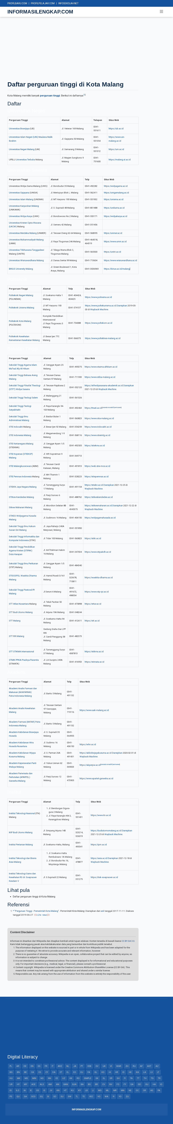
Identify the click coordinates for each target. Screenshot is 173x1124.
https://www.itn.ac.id (101, 815)
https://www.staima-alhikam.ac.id (101, 367)
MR (115, 1090)
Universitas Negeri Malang (21, 149)
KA (137, 1072)
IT (52, 1066)
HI (110, 1072)
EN (32, 1066)
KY (79, 1090)
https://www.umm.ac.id (115, 241)
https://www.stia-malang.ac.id (99, 418)
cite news (41, 915)
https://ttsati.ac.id (93, 408)
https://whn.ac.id (88, 744)
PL (11, 1066)
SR (111, 1078)
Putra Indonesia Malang (20, 696)
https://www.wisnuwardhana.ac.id (120, 260)
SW (69, 1096)
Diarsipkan (122, 305)
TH (145, 1078)
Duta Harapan (15, 554)
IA (25, 1090)
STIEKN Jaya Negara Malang (22, 487)
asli (102, 911)
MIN (34, 1078)
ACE (33, 1084)
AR (17, 1066)
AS (151, 1090)
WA (106, 1096)
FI (125, 1078)
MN (122, 1090)
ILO (17, 1090)
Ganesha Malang (17, 781)
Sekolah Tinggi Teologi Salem (23, 397)
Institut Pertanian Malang (21, 844)
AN (57, 1084)
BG (11, 1072)
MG (100, 1090)
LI (93, 1090)
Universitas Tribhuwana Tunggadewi (26, 250)
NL (67, 1066)
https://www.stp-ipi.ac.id (97, 591)
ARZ (60, 1066)
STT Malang (14, 620)
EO (74, 1072)
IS (44, 1090)
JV (51, 1090)
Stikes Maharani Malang (20, 507)
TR (159, 1078)
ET (61, 1072)
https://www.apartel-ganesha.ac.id (96, 778)
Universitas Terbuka (25, 159)
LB (86, 1090)
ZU (127, 1096)
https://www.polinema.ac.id (98, 297)
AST (149, 1066)
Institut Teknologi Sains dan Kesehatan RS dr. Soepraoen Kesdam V (23, 877)
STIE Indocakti (16, 427)
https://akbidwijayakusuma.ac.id (95, 753)
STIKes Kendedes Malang (21, 497)
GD (139, 1084)
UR (11, 1084)
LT (158, 1072)
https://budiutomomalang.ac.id (106, 830)
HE (130, 1072)
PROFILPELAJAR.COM (43, 3)
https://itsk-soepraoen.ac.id (104, 877)
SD (54, 1096)
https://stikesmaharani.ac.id (98, 505)
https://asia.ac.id (99, 858)
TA (131, 1078)
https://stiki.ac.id (93, 538)
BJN (74, 1084)
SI (48, 1096)
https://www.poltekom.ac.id (98, 323)
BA (82, 1084)
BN (18, 1072)
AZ (157, 1066)
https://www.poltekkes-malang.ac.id (102, 338)
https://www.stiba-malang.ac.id (100, 377)
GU (146, 1084)
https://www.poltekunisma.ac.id (100, 305)
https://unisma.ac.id (113, 199)
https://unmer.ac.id (113, 233)
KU (72, 1090)
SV (97, 1066)
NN (49, 1078)
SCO (33, 1096)
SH (118, 1078)
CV (103, 1084)
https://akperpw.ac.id (90, 765)
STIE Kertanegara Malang (21, 443)
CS (39, 1072)
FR (46, 1066)
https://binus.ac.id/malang (117, 269)
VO (98, 1096)
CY (46, 1072)
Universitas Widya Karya (20, 216)
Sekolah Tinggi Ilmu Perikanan (23, 563)
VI (111, 1066)
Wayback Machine (99, 309)
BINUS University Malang (21, 269)
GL (95, 1072)
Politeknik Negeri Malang (21, 295)
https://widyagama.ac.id (116, 186)
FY (125, 1084)
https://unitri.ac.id (112, 252)
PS (11, 1096)
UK (104, 1066)
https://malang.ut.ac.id (120, 159)
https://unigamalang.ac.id (116, 192)
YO (120, 1096)
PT (82, 1066)
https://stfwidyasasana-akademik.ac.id (104, 385)
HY (18, 1084)
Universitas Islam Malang (21, 199)
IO (161, 1084)
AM (50, 1084)
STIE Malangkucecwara (20, 466)
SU (62, 1096)
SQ (41, 1096)
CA (32, 1072)
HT (65, 1090)
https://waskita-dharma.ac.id (99, 577)
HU (11, 1078)
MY (25, 1084)
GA (131, 1084)
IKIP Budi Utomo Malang (20, 832)
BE (25, 1072)
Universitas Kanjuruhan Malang (24, 206)
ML (107, 1090)
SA (25, 1096)
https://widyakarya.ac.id (115, 216)
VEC (91, 1096)
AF (141, 1066)
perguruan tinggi (50, 95)
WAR (118, 1066)
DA (53, 1072)
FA (89, 1072)
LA (144, 1072)
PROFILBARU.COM (17, 3)
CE (56, 1078)
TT (138, 1078)
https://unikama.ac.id (114, 208)
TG (152, 1078)
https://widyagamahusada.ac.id (100, 517)
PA (159, 1090)
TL (77, 1096)
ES (39, 1066)
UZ (63, 1078)
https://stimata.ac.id (94, 662)
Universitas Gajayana (19, 192)
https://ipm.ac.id (99, 844)
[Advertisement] (86, 48)
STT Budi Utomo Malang (21, 612)
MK (18, 1078)
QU (18, 1096)
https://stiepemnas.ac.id (96, 476)
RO (78, 1078)
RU (134, 1066)
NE (130, 1090)
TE (83, 1096)
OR (144, 1090)
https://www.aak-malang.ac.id (94, 710)
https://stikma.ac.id (94, 651)
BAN (66, 1084)
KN (58, 1090)
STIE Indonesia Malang (20, 435)
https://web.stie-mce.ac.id (97, 466)
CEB (89, 1066)
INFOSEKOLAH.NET (68, 3)
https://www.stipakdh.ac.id (98, 552)
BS (89, 1084)
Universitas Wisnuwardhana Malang (26, 260)
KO (103, 1072)
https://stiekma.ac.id (95, 445)
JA (74, 1066)
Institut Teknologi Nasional (22, 813)
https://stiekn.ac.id (94, 485)
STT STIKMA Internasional (21, 651)
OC (137, 1090)
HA (154, 1084)
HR (116, 1072)
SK (97, 1078)
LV (151, 1072)
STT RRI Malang (16, 636)
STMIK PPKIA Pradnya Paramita (24, 660)
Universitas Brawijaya (19, 128)
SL (104, 1078)
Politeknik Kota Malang (20, 321)
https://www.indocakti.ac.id (98, 427)
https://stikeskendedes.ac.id (99, 497)
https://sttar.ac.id (93, 604)
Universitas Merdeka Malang (23, 233)
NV (110, 1084)
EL (68, 1072)
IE (31, 1090)
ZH (127, 1066)
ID (123, 1072)
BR (96, 1084)
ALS (42, 1084)
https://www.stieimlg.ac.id (97, 435)
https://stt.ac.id (92, 620)
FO (118, 1084)
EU (81, 1072)
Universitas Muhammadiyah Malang (26, 239)
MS (26, 1078)
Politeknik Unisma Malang (21, 307)
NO (42, 1078)
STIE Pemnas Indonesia (20, 476)
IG (11, 1090)
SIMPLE (87, 1078)
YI (113, 1096)
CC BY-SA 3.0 (128, 941)
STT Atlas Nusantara (19, 604)
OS (37, 1090)
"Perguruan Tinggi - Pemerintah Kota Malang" (36, 911)
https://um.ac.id (116, 149)
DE (25, 1066)
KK (71, 1078)
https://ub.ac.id (116, 128)
